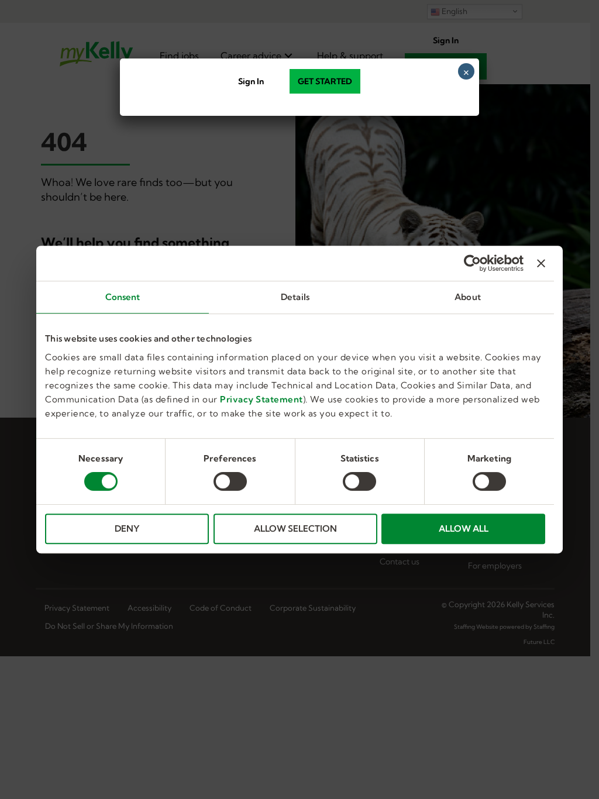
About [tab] (468, 296)
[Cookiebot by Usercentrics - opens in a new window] (472, 263)
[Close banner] (541, 263)
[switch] (230, 481)
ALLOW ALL (463, 528)
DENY (127, 528)
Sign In (251, 81)
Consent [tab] (122, 296)
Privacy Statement (261, 399)
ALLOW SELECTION (295, 528)
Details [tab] (295, 296)
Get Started (325, 81)
